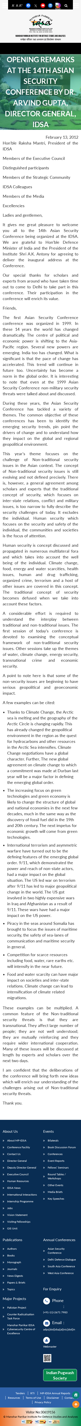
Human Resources (18, 1181)
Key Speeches (56, 1198)
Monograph (14, 1262)
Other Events (55, 1185)
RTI (32, 1393)
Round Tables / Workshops (57, 1176)
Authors (12, 1248)
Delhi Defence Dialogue (62, 1259)
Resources (14, 1397)
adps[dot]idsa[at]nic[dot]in (59, 1329)
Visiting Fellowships (18, 1221)
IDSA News (13, 1187)
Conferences (55, 1154)
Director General (17, 1160)
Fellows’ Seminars (58, 1167)
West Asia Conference (61, 1273)
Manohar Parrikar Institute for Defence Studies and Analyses (40, 35)
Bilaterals (53, 1140)
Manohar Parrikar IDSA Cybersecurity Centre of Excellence (21, 1329)
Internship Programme (20, 1201)
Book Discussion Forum (62, 1147)
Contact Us (13, 1154)
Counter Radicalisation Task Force (20, 1316)
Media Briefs (55, 1192)
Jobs (10, 1208)
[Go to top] (75, 1404)
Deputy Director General (21, 1167)
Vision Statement (17, 1215)
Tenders (20, 1393)
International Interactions (22, 1194)
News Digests (15, 1275)
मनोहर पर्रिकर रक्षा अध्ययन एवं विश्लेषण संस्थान (40, 39)
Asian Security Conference (56, 1250)
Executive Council (18, 1174)
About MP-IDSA (16, 1140)
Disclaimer (53, 1397)
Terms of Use (33, 1397)
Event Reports (56, 1160)
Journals (12, 1269)
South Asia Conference (61, 1266)
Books (11, 1255)
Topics (11, 1289)
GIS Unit (12, 1228)
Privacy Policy (43, 1402)
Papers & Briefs (16, 1282)
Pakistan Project (16, 1307)
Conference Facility (18, 1147)
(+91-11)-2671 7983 (55, 1312)
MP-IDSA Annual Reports (55, 1393)
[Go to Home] (76, 1395)
